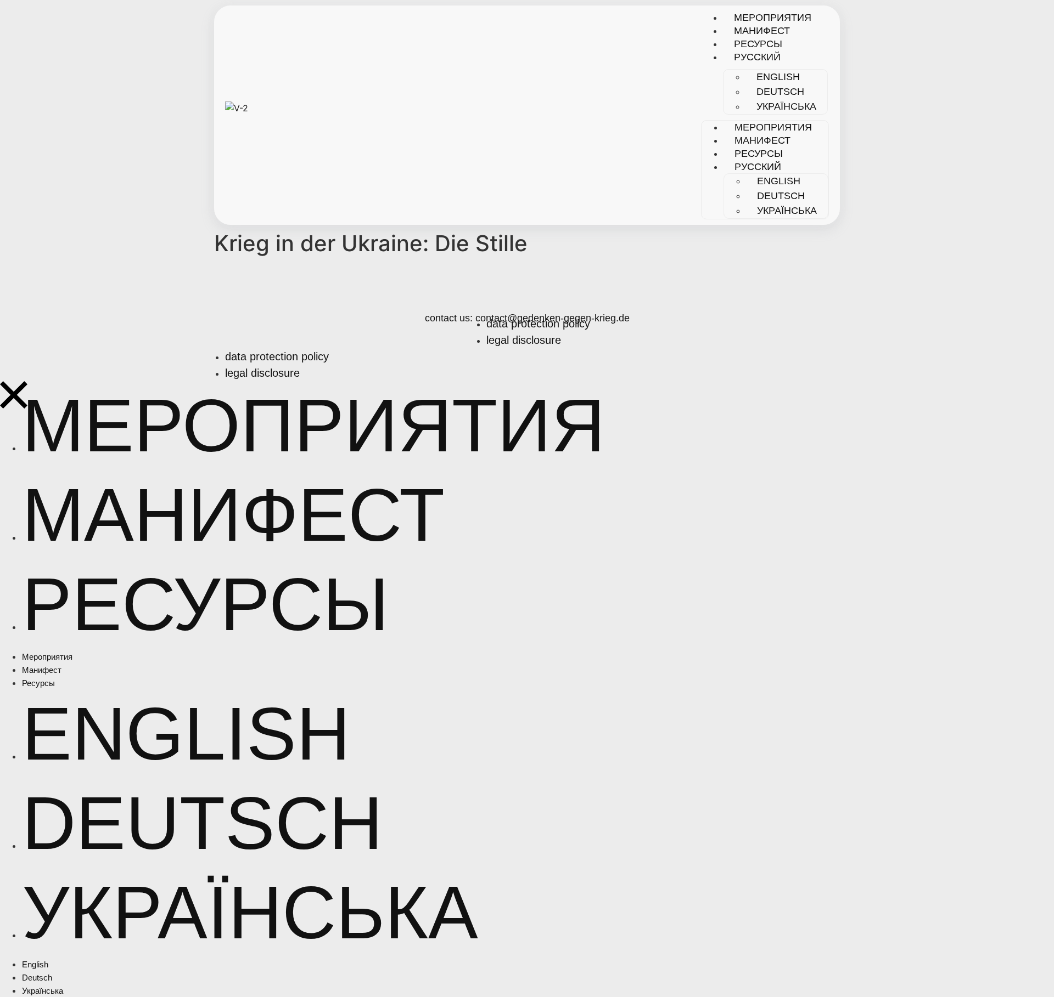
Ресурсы (758, 43)
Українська (786, 106)
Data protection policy (538, 324)
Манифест (762, 30)
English (778, 76)
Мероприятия (772, 17)
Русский (757, 57)
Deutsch (780, 91)
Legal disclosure (523, 340)
